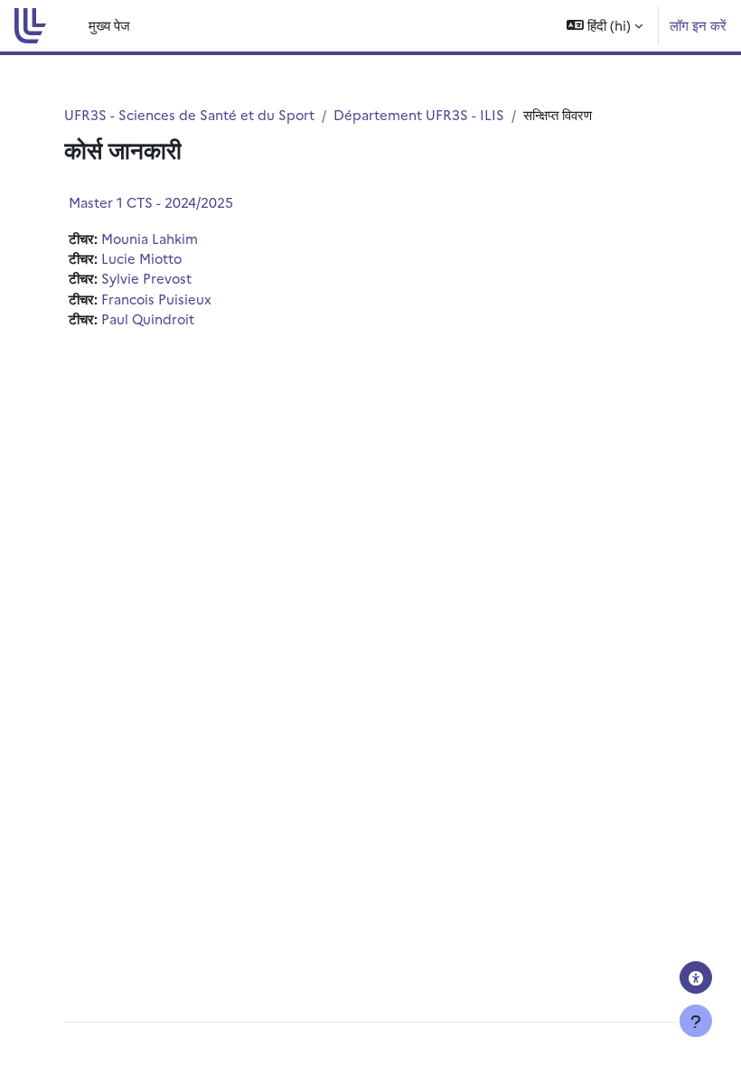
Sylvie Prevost (146, 277)
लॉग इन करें (698, 24)
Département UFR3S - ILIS (418, 114)
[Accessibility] (696, 977)
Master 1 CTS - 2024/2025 (151, 201)
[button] (604, 25)
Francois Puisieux (156, 298)
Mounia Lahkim (149, 238)
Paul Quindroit (147, 318)
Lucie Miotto (141, 257)
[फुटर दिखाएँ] (696, 1021)
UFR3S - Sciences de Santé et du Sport (189, 114)
